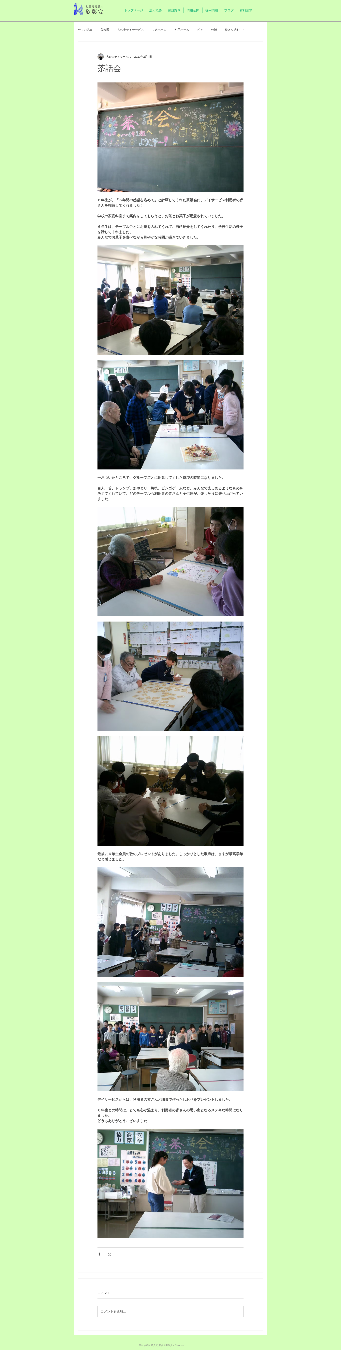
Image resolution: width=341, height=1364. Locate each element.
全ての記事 (85, 30)
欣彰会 (95, 11)
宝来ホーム (159, 30)
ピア (200, 30)
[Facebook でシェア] (99, 1254)
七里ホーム (181, 30)
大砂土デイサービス (130, 30)
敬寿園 (104, 30)
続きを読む (232, 30)
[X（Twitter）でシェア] (109, 1254)
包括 (214, 30)
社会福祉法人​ (94, 6)
